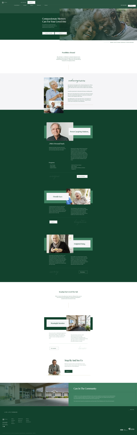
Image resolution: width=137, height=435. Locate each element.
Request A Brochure (81, 176)
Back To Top (132, 409)
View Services (82, 272)
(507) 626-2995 (23, 2)
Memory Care (20, 420)
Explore (12, 418)
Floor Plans (13, 420)
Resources (39, 5)
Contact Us (31, 2)
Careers (46, 5)
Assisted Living (20, 418)
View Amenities (53, 348)
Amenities (27, 420)
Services (27, 418)
